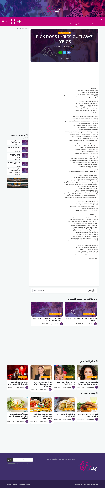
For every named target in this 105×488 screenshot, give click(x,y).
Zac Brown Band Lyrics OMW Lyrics (14, 163)
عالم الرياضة (70, 21)
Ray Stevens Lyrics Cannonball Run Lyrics (81, 320)
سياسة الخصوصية (11, 463)
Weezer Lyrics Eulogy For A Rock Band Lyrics (14, 148)
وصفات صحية (88, 393)
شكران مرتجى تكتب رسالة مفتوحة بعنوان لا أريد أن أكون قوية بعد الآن (42, 384)
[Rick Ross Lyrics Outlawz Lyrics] (69, 52)
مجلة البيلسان (90, 484)
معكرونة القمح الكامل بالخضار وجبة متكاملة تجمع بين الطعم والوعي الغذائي (42, 416)
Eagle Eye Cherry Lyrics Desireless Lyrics (15, 155)
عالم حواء (85, 19)
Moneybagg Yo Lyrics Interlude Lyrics (14, 141)
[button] (7, 21)
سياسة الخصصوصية (24, 484)
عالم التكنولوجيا (43, 21)
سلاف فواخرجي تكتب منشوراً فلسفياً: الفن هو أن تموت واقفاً (88, 383)
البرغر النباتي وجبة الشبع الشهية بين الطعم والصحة (87, 415)
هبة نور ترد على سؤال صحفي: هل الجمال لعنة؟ (65, 383)
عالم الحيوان (77, 21)
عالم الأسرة (26, 19)
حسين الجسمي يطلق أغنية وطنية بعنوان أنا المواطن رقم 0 (18, 383)
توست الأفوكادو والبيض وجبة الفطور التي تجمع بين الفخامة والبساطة (18, 416)
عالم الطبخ (35, 19)
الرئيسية (100, 19)
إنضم (9, 460)
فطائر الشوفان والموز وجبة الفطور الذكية (66, 415)
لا (35, 290)
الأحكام (15, 484)
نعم (39, 290)
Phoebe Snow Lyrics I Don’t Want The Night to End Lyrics (14, 170)
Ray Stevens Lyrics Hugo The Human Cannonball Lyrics (47, 320)
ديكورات (63, 19)
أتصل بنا (9, 484)
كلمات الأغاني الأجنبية (63, 32)
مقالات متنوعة (54, 19)
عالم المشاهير (92, 21)
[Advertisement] (64, 74)
